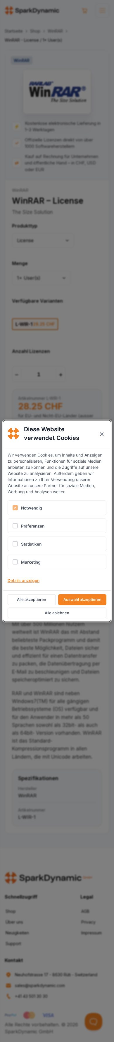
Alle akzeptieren (31, 599)
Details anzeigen (23, 580)
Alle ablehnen (57, 612)
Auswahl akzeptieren (82, 599)
